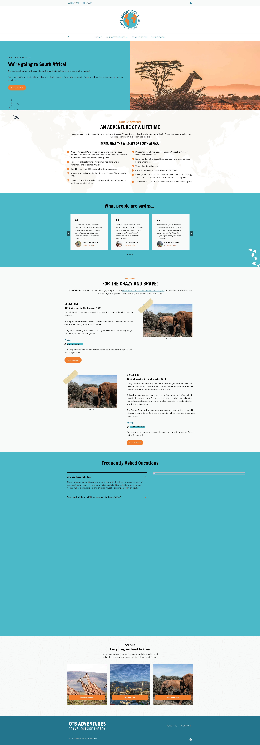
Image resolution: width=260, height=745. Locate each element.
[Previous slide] (144, 320)
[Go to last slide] (68, 233)
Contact (88, 3)
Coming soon (139, 37)
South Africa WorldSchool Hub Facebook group (143, 290)
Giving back (158, 37)
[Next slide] (191, 233)
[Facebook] (191, 3)
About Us (73, 3)
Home (98, 37)
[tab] (127, 254)
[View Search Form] (69, 37)
